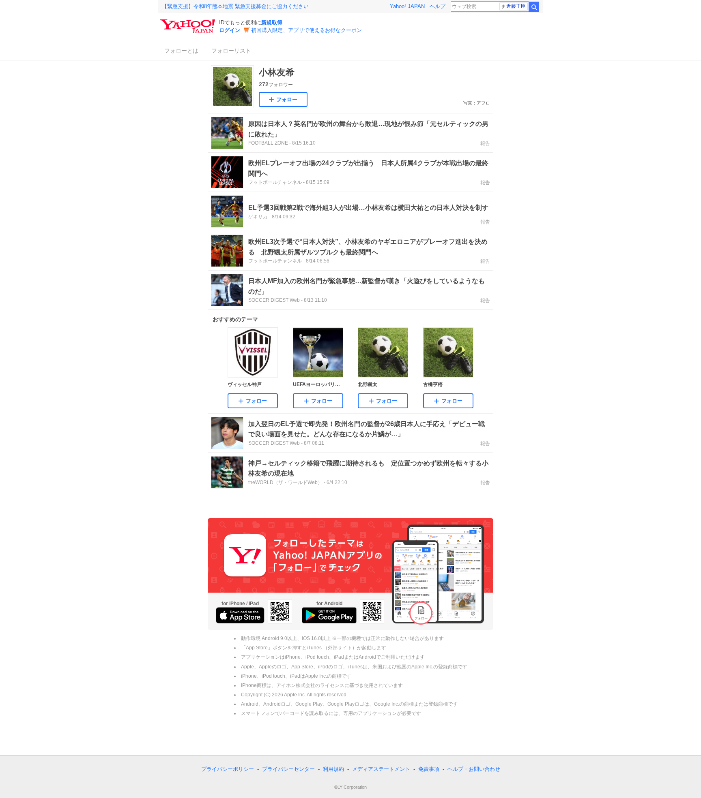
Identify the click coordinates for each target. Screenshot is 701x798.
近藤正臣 (516, 6)
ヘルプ (437, 6)
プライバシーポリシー (227, 769)
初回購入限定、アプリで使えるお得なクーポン (306, 30)
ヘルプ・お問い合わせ (473, 769)
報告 (485, 143)
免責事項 (428, 769)
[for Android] (329, 615)
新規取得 (271, 22)
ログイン (229, 30)
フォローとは (181, 50)
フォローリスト (231, 50)
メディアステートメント (381, 769)
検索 (534, 7)
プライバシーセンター (288, 769)
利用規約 (333, 769)
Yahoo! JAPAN (407, 6)
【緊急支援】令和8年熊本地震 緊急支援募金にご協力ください (235, 6)
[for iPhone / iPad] (240, 615)
